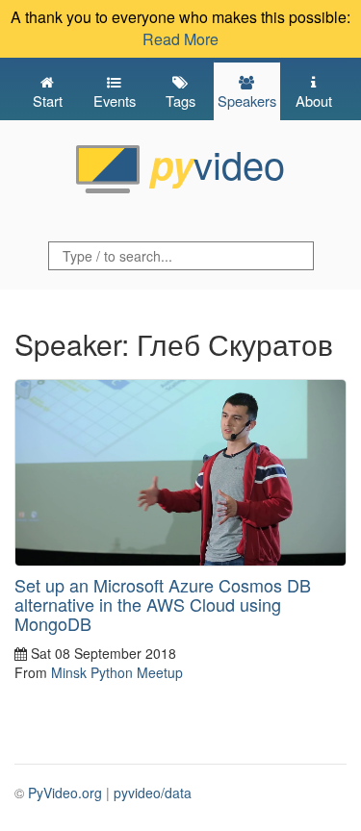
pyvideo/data (153, 792)
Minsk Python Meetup (117, 672)
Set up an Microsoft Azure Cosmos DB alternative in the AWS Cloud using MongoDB (162, 604)
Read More (180, 39)
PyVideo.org (65, 792)
